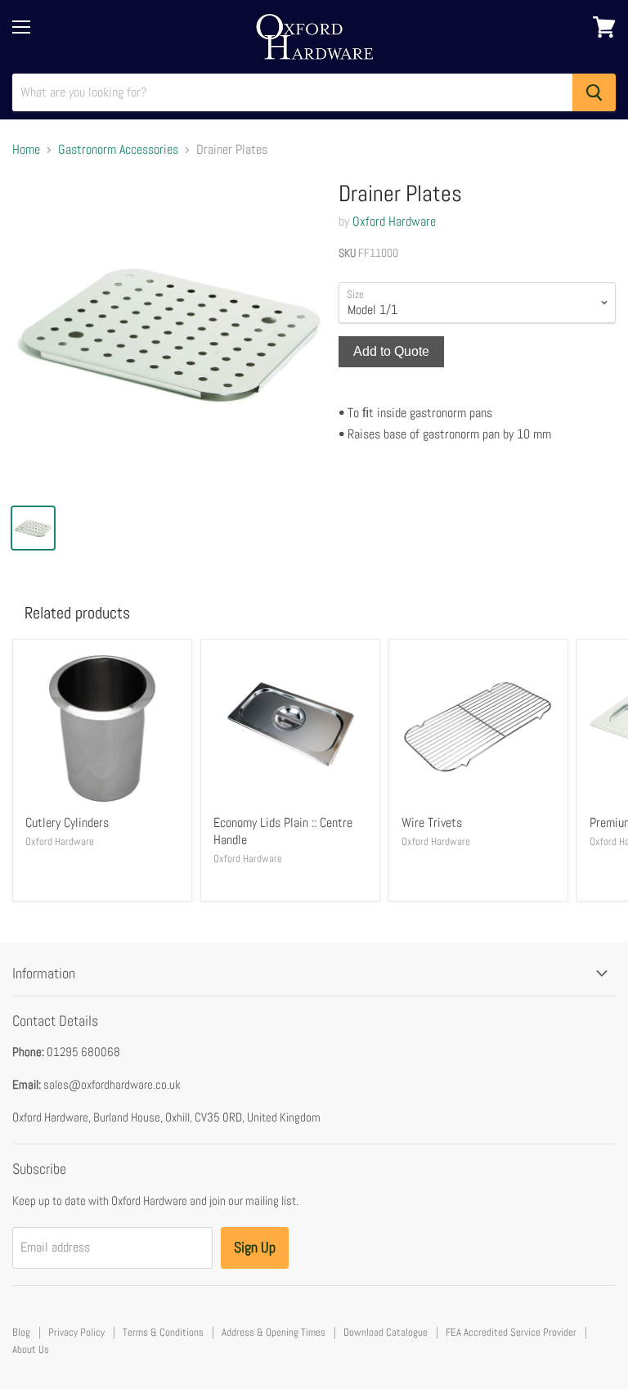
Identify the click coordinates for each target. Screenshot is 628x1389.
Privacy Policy (76, 1332)
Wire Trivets (431, 822)
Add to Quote (391, 351)
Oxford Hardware (394, 221)
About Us (30, 1349)
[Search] (594, 92)
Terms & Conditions (163, 1332)
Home (26, 149)
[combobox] (292, 92)
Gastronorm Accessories (118, 149)
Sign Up (255, 1247)
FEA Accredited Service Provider (511, 1332)
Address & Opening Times (273, 1332)
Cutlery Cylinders (67, 822)
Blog (21, 1332)
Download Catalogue (385, 1332)
